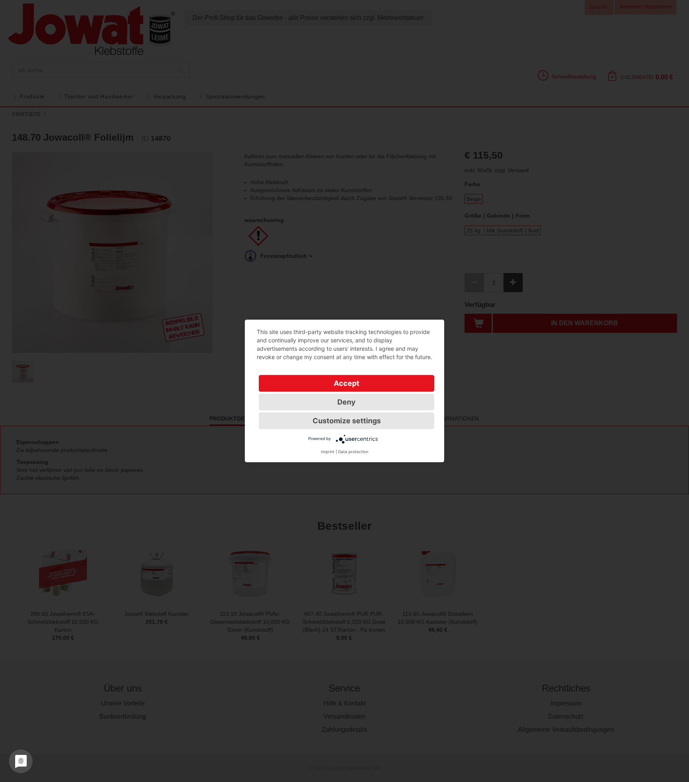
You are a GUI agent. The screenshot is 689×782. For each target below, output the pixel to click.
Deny (346, 402)
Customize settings (347, 421)
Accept (346, 383)
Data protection (353, 451)
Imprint (328, 451)
